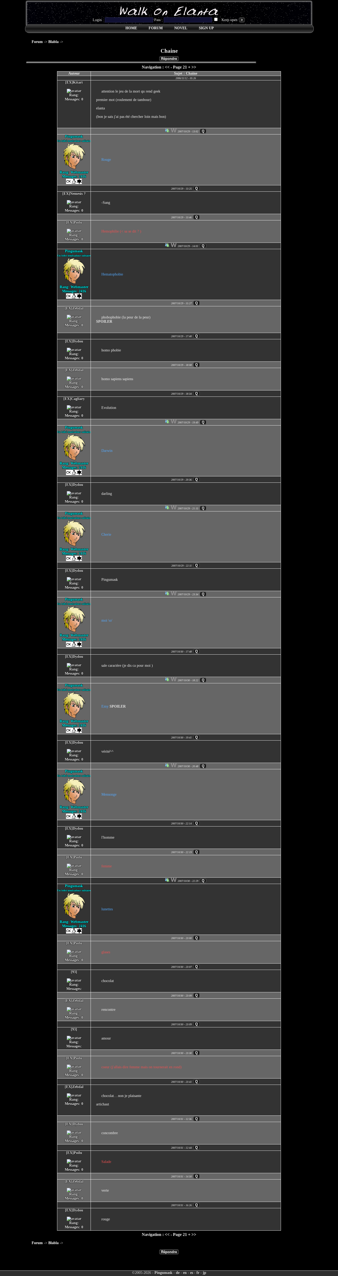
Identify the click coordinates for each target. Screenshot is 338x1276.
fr (197, 1273)
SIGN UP (206, 28)
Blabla (53, 42)
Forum (37, 42)
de (178, 1273)
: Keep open (228, 20)
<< (167, 67)
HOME (131, 28)
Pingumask (163, 1273)
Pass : (159, 20)
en (185, 1273)
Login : (99, 20)
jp (204, 1273)
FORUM (156, 28)
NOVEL (180, 28)
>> (193, 67)
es (191, 1273)
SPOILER (104, 321)
